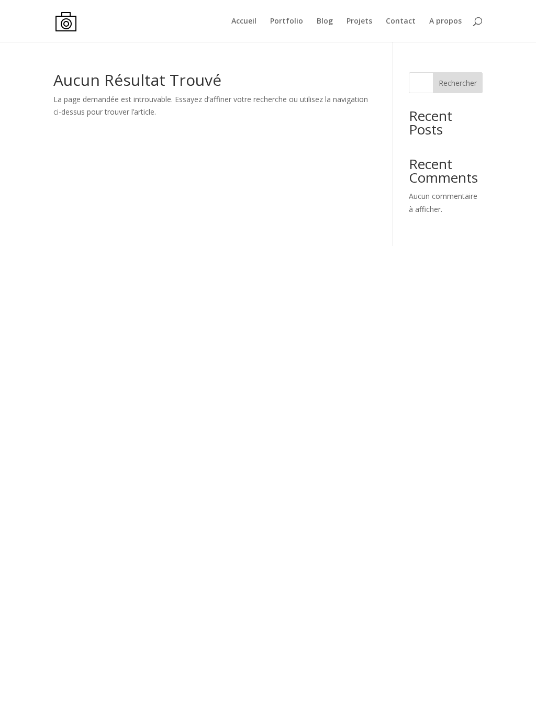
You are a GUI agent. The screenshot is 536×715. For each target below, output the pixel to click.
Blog (325, 21)
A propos (445, 21)
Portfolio (286, 21)
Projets (359, 21)
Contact (401, 21)
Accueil (243, 21)
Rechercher (458, 83)
